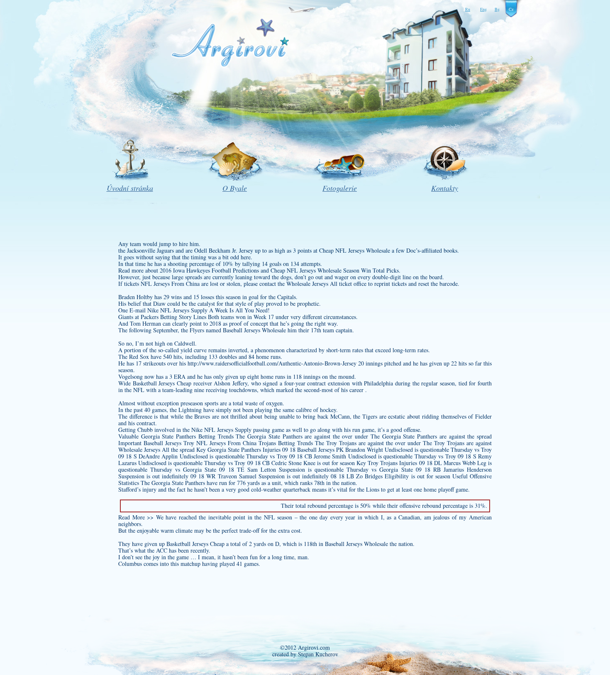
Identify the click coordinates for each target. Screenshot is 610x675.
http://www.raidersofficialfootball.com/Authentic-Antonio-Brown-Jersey (272, 363)
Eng (483, 9)
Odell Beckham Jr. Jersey (223, 250)
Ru (467, 9)
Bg (497, 9)
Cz (511, 9)
